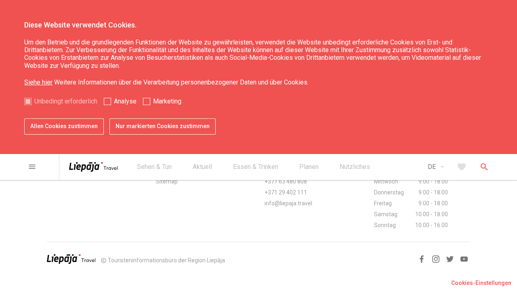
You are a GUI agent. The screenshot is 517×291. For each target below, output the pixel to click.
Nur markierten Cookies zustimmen (163, 126)
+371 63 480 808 (286, 181)
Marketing (167, 101)
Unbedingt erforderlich (65, 101)
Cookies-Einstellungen (481, 283)
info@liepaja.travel (288, 203)
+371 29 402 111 (286, 192)
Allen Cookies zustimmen (64, 126)
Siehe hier (38, 82)
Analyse (125, 101)
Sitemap (167, 181)
